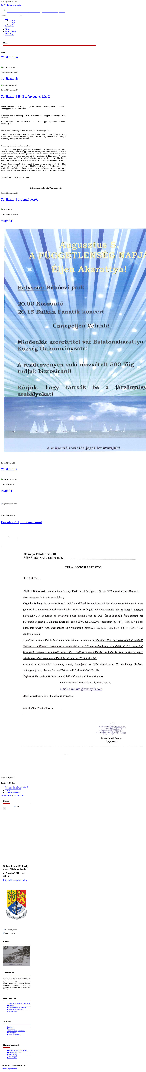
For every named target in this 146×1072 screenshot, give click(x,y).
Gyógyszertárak (12, 1056)
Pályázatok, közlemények (15, 1009)
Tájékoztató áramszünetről (19, 199)
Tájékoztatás (9, 57)
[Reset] (21, 15)
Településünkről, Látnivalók (16, 1031)
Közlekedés (11, 1029)
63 (19, 796)
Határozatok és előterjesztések (16, 1007)
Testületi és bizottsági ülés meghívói (18, 1003)
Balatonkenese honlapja (14, 5)
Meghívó (7, 220)
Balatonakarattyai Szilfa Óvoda (17, 1050)
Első (2, 796)
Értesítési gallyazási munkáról (21, 522)
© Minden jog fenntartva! (9, 1069)
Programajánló (11, 1032)
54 (5, 796)
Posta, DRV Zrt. (12, 1054)
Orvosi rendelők (12, 1058)
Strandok (10, 1027)
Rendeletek (10, 1005)
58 (11, 796)
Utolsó (23, 796)
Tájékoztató (9, 469)
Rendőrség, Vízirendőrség (15, 1052)
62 (18, 796)
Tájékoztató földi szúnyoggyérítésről (25, 96)
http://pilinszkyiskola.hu (15, 880)
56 (8, 796)
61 (16, 796)
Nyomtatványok (12, 1011)
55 (7, 796)
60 (14, 796)
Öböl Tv (3, 5)
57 (10, 796)
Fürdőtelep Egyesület (14, 1034)
